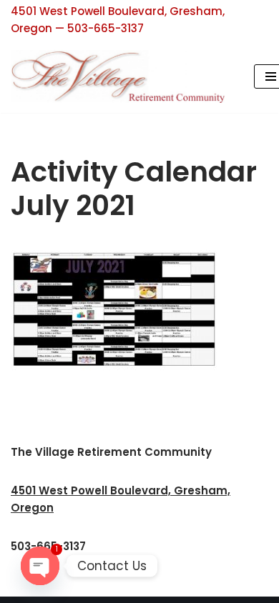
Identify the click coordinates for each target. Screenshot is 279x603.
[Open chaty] (40, 566)
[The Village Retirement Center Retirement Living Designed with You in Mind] (121, 76)
